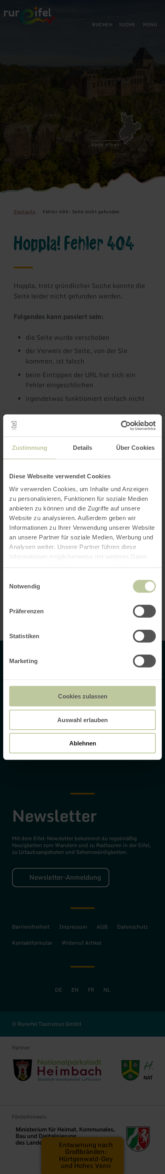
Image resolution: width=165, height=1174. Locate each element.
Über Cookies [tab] (135, 447)
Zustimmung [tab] (30, 447)
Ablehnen (82, 743)
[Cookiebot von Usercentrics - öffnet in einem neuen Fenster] (121, 425)
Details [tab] (83, 447)
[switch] (144, 611)
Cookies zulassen (82, 696)
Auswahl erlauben (82, 719)
